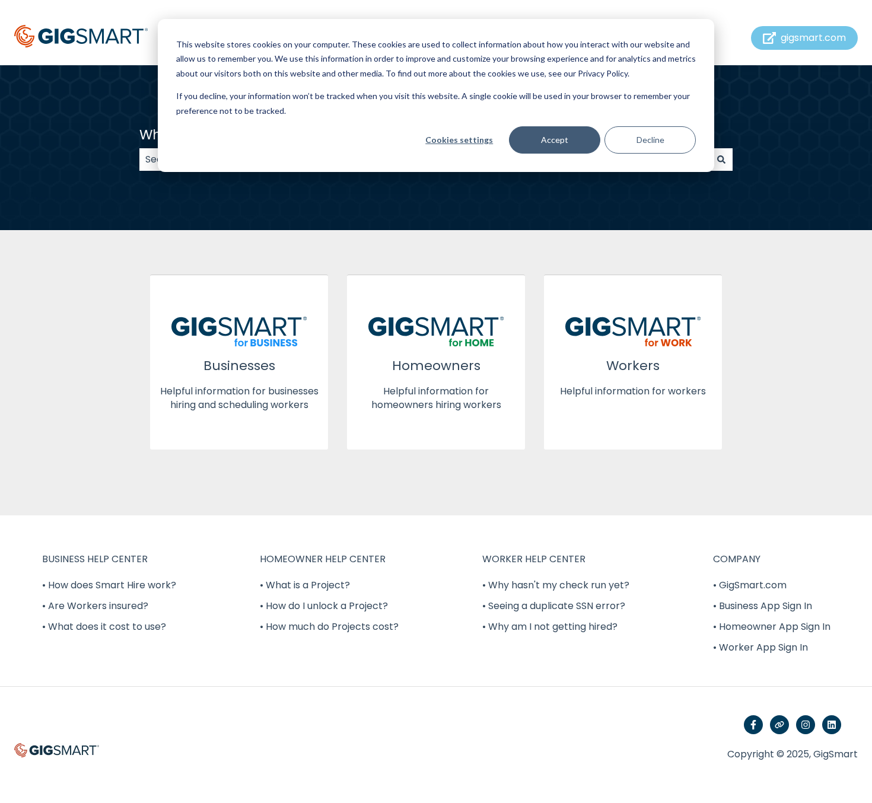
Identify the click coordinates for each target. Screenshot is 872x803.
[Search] (721, 159)
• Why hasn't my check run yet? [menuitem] (555, 585)
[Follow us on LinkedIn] (831, 724)
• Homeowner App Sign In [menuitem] (771, 626)
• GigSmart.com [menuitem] (750, 585)
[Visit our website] (779, 724)
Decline (650, 140)
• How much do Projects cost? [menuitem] (329, 626)
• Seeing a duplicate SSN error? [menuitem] (553, 606)
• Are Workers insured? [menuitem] (95, 606)
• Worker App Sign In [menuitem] (760, 647)
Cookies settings (459, 140)
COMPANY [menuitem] (736, 559)
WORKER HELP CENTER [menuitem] (533, 559)
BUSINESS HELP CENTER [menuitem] (95, 559)
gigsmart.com (813, 37)
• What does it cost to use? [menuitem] (104, 626)
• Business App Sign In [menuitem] (762, 606)
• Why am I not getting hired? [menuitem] (550, 626)
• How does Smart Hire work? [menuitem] (109, 585)
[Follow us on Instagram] (805, 724)
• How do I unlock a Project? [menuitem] (324, 606)
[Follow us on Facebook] (753, 724)
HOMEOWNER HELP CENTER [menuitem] (323, 559)
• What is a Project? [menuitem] (305, 585)
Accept (554, 140)
